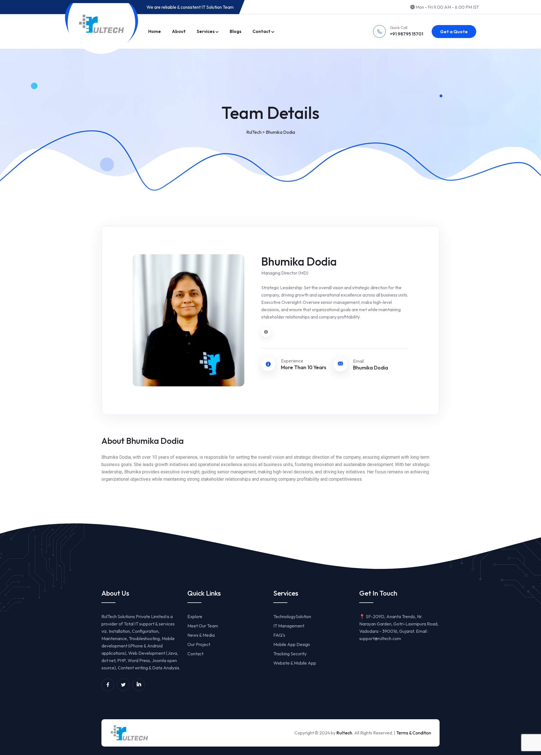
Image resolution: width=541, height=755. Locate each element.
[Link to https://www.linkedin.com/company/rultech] (138, 684)
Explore (194, 616)
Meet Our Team (202, 626)
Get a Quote (454, 31)
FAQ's (279, 635)
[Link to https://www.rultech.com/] (101, 24)
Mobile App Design (291, 644)
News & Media (201, 635)
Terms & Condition (413, 733)
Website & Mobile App (294, 663)
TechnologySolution (292, 616)
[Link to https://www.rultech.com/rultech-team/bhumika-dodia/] (266, 332)
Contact (261, 31)
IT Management (288, 626)
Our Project (198, 644)
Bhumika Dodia (370, 368)
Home (154, 31)
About (179, 31)
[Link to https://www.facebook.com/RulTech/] (107, 684)
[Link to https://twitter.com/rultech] (123, 684)
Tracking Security (290, 653)
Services (206, 31)
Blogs (235, 31)
